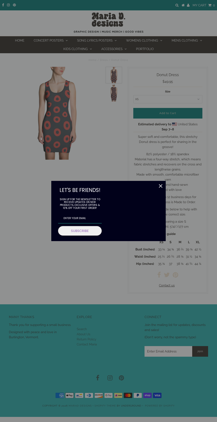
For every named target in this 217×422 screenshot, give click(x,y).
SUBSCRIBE (80, 230)
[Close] (161, 186)
